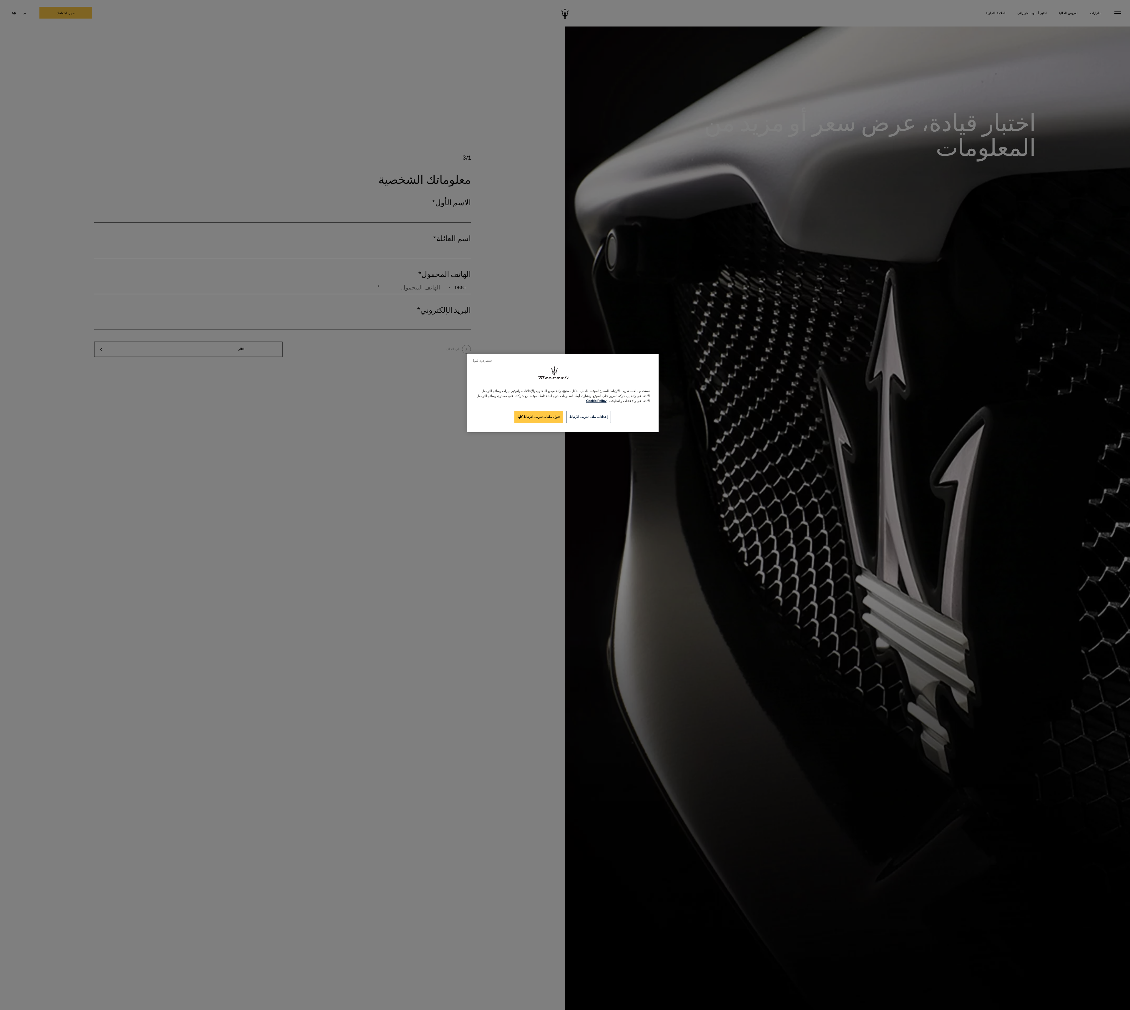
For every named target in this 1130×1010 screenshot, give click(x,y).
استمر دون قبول (482, 360)
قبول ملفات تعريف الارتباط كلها (539, 417)
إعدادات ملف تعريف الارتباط (588, 417)
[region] (563, 393)
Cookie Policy (596, 401)
